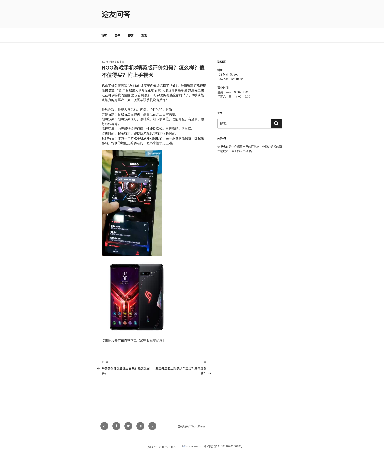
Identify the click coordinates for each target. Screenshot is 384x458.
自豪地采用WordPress (191, 426)
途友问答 (116, 14)
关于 (117, 35)
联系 (144, 35)
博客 (131, 35)
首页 (104, 35)
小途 (121, 61)
